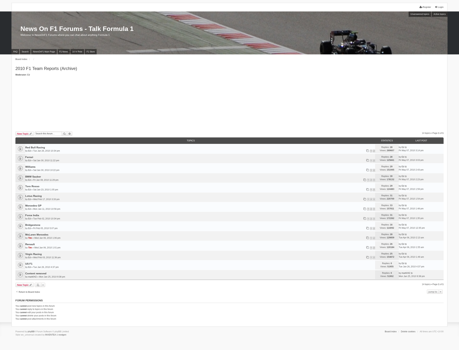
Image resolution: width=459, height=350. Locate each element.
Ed (28, 75)
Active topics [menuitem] (440, 14)
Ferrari (29, 157)
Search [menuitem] (25, 51)
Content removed (35, 273)
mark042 (32, 277)
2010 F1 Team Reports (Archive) (46, 68)
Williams (30, 166)
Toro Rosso (32, 186)
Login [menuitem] (441, 7)
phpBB (31, 331)
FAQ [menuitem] (15, 51)
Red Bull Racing (35, 147)
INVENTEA (50, 335)
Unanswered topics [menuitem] (419, 14)
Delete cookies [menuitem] (408, 331)
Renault (30, 244)
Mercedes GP (33, 205)
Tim (30, 238)
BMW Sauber (33, 176)
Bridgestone (32, 224)
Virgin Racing (33, 254)
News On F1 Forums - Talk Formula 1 (77, 28)
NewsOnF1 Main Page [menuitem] (44, 51)
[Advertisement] (229, 105)
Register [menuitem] (427, 7)
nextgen (62, 335)
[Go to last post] (406, 147)
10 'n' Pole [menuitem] (77, 51)
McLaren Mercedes (36, 234)
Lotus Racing (33, 196)
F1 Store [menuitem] (91, 51)
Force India (32, 215)
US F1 (28, 263)
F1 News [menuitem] (63, 51)
